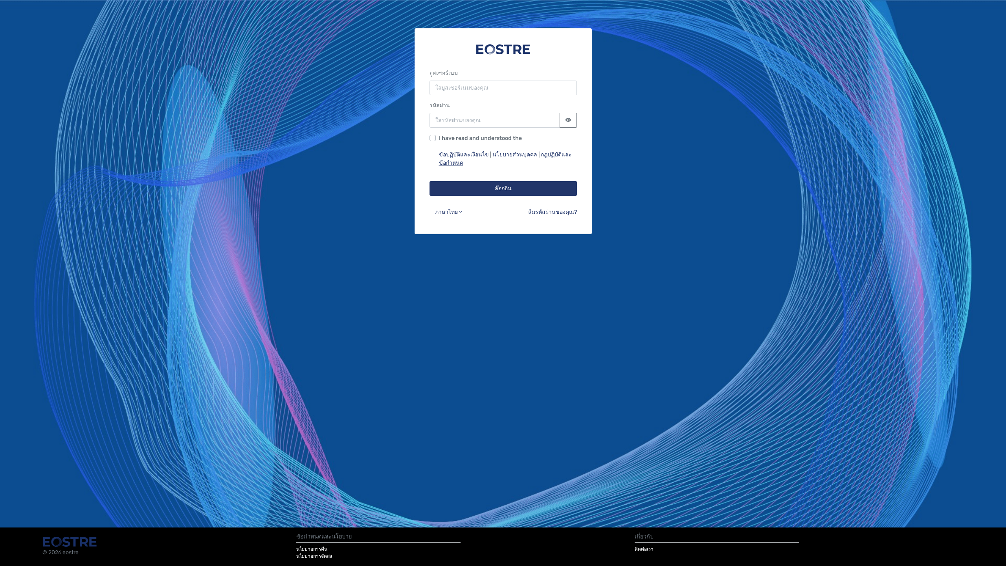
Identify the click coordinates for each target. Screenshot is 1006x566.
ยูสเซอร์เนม (444, 73)
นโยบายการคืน (311, 549)
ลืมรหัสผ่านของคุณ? (552, 212)
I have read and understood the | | (505, 150)
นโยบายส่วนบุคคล (514, 154)
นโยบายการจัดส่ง (314, 556)
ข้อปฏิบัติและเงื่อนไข (464, 154)
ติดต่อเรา (644, 549)
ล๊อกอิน (503, 188)
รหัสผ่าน (440, 105)
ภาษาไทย (446, 212)
